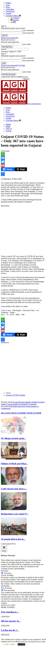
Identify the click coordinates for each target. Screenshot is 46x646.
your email (27, 44)
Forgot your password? (9, 38)
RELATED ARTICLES (10, 413)
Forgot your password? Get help (13, 65)
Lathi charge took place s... (14, 488)
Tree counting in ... (10, 612)
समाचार (8, 124)
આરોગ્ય (9, 129)
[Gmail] (23, 165)
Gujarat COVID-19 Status (15, 395)
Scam (8, 5)
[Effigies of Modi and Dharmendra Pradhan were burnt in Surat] (14, 459)
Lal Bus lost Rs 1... (10, 630)
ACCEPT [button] (21, 644)
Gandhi (8, 14)
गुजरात (8, 127)
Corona (8, 131)
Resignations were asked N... (14, 514)
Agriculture (10, 9)
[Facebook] (23, 158)
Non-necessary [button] (6, 588)
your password (28, 33)
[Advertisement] (23, 230)
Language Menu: (12, 16)
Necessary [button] (5, 571)
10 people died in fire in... (13, 539)
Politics (8, 3)
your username (28, 30)
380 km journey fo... (11, 621)
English (16, 20)
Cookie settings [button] (9, 644)
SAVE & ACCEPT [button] (8, 605)
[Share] (23, 174)
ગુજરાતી (16, 18)
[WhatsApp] (23, 154)
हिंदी (14, 22)
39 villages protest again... (13, 438)
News (8, 7)
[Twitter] (23, 162)
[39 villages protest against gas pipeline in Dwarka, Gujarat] (14, 434)
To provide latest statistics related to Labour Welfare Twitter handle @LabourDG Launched (23, 403)
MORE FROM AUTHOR (30, 413)
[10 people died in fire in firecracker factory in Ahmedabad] (14, 535)
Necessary (7, 573)
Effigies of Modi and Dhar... (14, 463)
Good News (10, 11)
